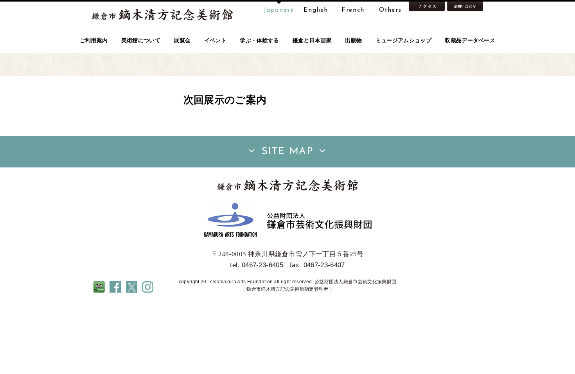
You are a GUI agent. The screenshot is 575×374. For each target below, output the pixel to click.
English (316, 10)
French (353, 10)
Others (390, 10)
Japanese (279, 10)
